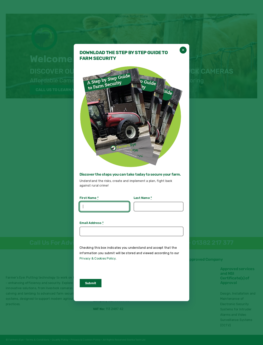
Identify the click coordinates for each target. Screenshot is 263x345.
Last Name (143, 198)
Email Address (92, 223)
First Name (89, 198)
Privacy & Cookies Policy (98, 258)
